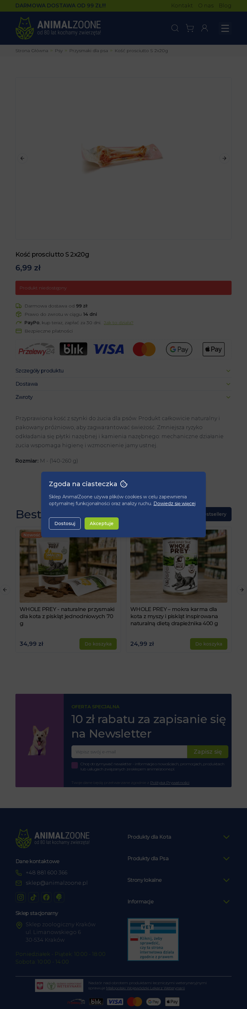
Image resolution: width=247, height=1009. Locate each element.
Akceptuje (102, 523)
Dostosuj (64, 523)
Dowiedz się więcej (174, 503)
